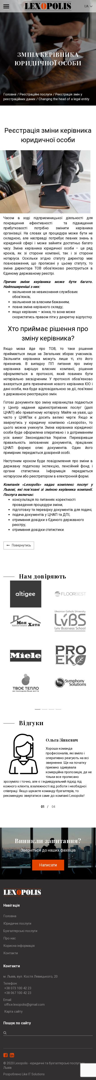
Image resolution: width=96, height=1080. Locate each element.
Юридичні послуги (17, 923)
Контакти (10, 953)
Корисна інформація (19, 946)
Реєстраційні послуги (36, 94)
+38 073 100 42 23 (17, 988)
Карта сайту (13, 1011)
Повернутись (21, 545)
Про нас (9, 938)
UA (86, 6)
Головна (9, 94)
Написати (48, 865)
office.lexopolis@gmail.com (24, 1005)
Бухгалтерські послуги (20, 931)
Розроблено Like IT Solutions (24, 1074)
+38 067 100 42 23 (17, 993)
